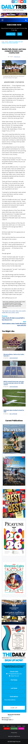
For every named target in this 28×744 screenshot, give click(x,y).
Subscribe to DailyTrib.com (14, 736)
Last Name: (14, 688)
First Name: (14, 680)
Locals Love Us (6, 728)
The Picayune (21, 728)
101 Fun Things (14, 728)
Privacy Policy (14, 732)
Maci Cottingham (13, 413)
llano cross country (21, 311)
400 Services (5, 718)
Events (24, 726)
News (4, 726)
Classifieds (19, 726)
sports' (17, 312)
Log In (19, 34)
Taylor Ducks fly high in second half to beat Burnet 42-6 (13, 318)
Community (13, 726)
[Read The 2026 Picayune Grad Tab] (14, 538)
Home (3, 41)
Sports (6, 41)
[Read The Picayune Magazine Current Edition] (14, 439)
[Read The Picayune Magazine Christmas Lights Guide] (14, 578)
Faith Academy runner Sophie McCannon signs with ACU (14, 323)
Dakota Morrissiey (14, 358)
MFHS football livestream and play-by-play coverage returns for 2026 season (14, 383)
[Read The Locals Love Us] (14, 503)
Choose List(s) (14, 671)
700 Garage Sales (7, 719)
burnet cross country (10, 311)
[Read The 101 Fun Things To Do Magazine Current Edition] (14, 471)
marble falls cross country (8, 312)
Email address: (14, 696)
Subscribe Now (11, 34)
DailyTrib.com (17, 56)
